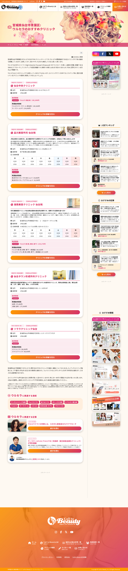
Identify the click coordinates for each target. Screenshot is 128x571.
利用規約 (59, 557)
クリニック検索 (18, 45)
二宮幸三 (34, 459)
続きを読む (54, 428)
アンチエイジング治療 (18, 402)
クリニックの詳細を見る (45, 114)
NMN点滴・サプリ (46, 406)
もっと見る (106, 192)
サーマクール (24, 406)
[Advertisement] (45, 485)
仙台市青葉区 (35, 45)
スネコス (34, 406)
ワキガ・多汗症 (32, 421)
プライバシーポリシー (48, 557)
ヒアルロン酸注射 (71, 402)
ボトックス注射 (57, 402)
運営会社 (67, 557)
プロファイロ (59, 406)
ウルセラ (14, 406)
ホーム (9, 45)
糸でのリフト (45, 402)
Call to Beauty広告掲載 (79, 557)
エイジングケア (32, 438)
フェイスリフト (33, 402)
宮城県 (27, 45)
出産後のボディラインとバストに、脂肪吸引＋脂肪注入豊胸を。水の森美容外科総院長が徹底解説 (74, 1)
